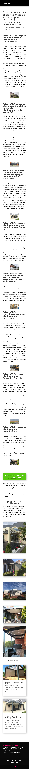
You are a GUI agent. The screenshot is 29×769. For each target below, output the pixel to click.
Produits (11, 29)
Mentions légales (11, 760)
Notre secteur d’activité (13, 762)
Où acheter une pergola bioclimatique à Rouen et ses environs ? (13, 717)
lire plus (6, 693)
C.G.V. (19, 760)
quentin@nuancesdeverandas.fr (13, 27)
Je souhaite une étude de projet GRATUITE (14, 476)
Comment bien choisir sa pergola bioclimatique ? (14, 683)
